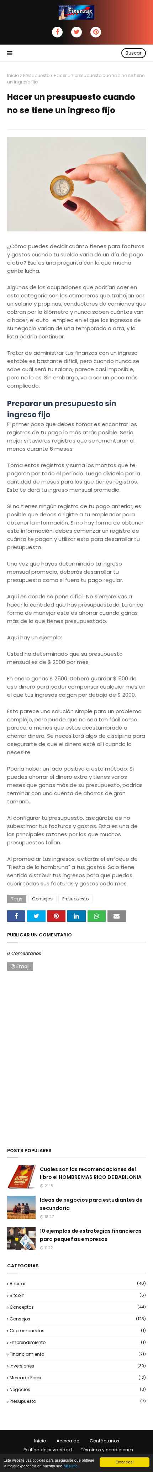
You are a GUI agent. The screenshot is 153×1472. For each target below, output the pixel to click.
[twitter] (76, 32)
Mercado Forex (78, 1378)
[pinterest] (95, 32)
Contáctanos (104, 1441)
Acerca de (68, 1441)
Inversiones (78, 1366)
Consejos (42, 899)
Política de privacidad (47, 1450)
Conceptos (78, 1307)
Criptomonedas (78, 1331)
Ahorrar (78, 1284)
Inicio (13, 75)
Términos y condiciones (107, 1450)
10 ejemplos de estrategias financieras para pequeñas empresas (91, 1234)
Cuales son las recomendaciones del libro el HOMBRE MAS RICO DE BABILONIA (91, 1173)
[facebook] (57, 32)
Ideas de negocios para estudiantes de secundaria (91, 1203)
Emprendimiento (78, 1342)
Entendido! (125, 1462)
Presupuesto (36, 75)
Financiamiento (78, 1354)
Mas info (71, 1465)
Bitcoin (78, 1295)
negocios (78, 1389)
